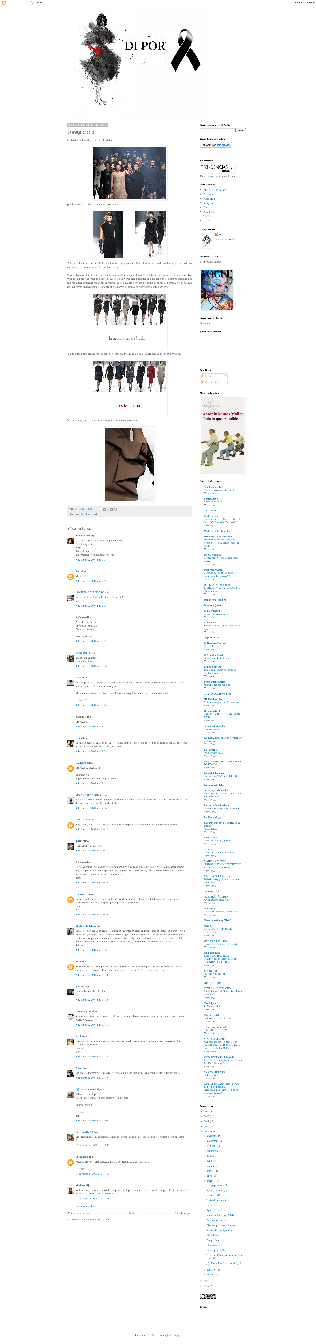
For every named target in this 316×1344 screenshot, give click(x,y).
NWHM (208, 926)
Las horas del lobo (214, 785)
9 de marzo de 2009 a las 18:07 (92, 1120)
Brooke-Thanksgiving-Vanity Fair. (221, 911)
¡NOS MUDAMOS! (214, 752)
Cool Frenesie (211, 516)
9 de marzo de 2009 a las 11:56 (92, 999)
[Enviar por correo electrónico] (101, 509)
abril (210, 1175)
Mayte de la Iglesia (86, 926)
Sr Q (78, 961)
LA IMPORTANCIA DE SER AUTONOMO (218, 930)
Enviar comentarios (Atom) (96, 1219)
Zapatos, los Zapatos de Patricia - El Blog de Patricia (222, 1085)
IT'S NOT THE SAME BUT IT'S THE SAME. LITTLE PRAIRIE (222, 865)
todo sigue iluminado (215, 1027)
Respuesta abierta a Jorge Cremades (221, 943)
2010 (207, 1126)
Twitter (207, 220)
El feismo (211, 1245)
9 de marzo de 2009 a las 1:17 (91, 559)
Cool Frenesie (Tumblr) (217, 531)
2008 (207, 1280)
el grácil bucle (211, 637)
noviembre (213, 1140)
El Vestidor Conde (214, 655)
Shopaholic (82, 1157)
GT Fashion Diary (214, 699)
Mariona (80, 1185)
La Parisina (210, 750)
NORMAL (209, 908)
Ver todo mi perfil (224, 239)
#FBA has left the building (217, 684)
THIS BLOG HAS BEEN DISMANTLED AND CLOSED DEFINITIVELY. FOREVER (220, 959)
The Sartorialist (212, 1015)
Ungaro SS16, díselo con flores (219, 852)
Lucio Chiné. (211, 837)
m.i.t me (208, 849)
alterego (80, 986)
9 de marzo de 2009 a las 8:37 (91, 726)
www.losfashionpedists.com (219, 1057)
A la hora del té (212, 487)
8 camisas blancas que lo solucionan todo (222, 627)
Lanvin (94, 514)
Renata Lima (83, 535)
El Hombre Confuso (215, 643)
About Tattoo (210, 828)
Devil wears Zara (213, 570)
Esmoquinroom (212, 667)
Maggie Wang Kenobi (87, 795)
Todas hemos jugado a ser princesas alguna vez (221, 880)
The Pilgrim (210, 1003)
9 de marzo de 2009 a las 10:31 (92, 850)
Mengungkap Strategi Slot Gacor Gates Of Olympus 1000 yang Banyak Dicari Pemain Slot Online (223, 1045)
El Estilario (210, 622)
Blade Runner (213, 1235)
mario (79, 841)
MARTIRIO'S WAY (215, 861)
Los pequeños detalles (217, 1185)
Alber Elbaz (84, 514)
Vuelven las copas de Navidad (219, 489)
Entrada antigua (183, 1213)
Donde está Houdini (215, 600)
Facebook (208, 194)
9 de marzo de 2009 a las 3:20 (91, 666)
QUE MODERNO (214, 983)
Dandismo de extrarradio (218, 536)
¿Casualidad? (213, 1195)
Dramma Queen (213, 605)
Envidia (210, 1205)
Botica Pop (82, 653)
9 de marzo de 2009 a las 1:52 (91, 581)
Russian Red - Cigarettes (219, 1230)
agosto (211, 1155)
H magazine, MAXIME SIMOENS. (221, 776)
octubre (211, 1145)
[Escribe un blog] (104, 509)
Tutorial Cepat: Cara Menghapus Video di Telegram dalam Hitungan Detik (221, 543)
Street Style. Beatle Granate (217, 658)
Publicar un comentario (84, 1206)
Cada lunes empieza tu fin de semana (222, 702)
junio (210, 1166)
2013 (207, 1111)
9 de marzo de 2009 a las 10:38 (92, 914)
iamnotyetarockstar (214, 726)
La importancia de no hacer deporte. (221, 808)
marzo (210, 1180)
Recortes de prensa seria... (216, 613)
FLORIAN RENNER (214, 973)
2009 (207, 1131)
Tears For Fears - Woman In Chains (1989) (224, 1256)
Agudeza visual (214, 1210)
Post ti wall (209, 211)
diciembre (212, 1135)
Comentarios (211, 382)
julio (210, 1160)
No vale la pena (211, 646)
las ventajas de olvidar (216, 790)
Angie (79, 1068)
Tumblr (207, 216)
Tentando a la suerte (216, 1200)
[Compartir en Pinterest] (115, 509)
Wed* (79, 677)
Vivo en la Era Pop (214, 1039)
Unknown (81, 763)
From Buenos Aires (214, 682)
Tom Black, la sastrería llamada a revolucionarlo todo (220, 671)
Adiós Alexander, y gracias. (217, 840)
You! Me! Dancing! (214, 1072)
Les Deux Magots (213, 817)
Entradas (209, 376)
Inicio (132, 1213)
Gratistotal (82, 819)
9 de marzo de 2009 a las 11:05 (92, 950)
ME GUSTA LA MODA (217, 876)
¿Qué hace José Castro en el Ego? (223, 1263)
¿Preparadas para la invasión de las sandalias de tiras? (221, 1091)
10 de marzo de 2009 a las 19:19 (92, 1173)
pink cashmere (212, 953)
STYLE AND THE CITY (217, 988)
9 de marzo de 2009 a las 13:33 (92, 1077)
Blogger (177, 1335)
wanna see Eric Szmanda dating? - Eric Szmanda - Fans (223, 795)
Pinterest (207, 207)
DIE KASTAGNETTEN (217, 585)
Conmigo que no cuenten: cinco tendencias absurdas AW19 (220, 574)
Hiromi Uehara (211, 728)
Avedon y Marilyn (213, 501)
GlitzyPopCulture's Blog (217, 693)
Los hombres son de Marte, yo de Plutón (222, 824)
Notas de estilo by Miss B (217, 920)
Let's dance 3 (210, 740)
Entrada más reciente (79, 1213)
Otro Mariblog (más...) (216, 941)
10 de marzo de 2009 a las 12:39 (92, 1145)
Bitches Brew (211, 498)
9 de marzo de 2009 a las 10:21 (92, 829)
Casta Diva (210, 510)
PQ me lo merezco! (86, 1089)
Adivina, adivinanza (216, 1220)
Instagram (208, 203)
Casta (79, 738)
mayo (210, 1170)
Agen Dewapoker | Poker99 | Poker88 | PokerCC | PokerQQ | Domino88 (223, 520)
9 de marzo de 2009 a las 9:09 (91, 751)
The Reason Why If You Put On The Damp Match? (222, 589)
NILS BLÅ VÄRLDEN (216, 897)
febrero (211, 1269)
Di (220, 234)
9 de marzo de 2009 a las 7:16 (91, 705)
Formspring (209, 198)
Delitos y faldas (212, 555)
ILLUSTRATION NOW (216, 1030)
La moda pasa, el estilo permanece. (223, 738)
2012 (207, 1116)
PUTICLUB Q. (212, 971)
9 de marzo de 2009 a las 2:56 (91, 605)
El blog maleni (212, 611)
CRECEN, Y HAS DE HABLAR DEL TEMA (223, 715)
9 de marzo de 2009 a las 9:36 (91, 808)
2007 (207, 1286)
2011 (207, 1121)
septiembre (213, 1150)
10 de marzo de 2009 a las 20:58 (92, 1198)
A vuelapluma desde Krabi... (218, 899)
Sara (78, 571)
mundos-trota (211, 891)
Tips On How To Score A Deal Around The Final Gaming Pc (223, 1061)
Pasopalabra (212, 1240)
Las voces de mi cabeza (216, 805)
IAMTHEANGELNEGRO (90, 592)
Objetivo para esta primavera (221, 1225)
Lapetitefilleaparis (214, 773)
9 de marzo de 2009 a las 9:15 (91, 783)
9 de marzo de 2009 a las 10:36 (92, 882)
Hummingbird (84, 1011)
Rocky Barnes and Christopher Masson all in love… (223, 993)
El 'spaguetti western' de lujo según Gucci (221, 559)
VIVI (78, 1036)
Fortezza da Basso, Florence (217, 1018)
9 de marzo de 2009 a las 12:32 (92, 1056)
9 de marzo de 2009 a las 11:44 (92, 975)
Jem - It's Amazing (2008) (220, 1215)
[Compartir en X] (108, 509)
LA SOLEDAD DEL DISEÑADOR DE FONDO (223, 762)
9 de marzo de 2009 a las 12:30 (92, 1024)
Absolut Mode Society (214, 190)
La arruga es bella (215, 1250)
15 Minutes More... (213, 1006)
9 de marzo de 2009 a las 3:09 (91, 641)
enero (210, 1274)
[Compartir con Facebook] (111, 509)
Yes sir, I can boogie (216, 1190)
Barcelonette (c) (84, 1132)
